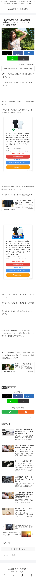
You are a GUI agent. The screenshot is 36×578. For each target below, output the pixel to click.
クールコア (12, 387)
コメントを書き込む (18, 549)
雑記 (5, 387)
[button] (23, 58)
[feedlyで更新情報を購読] (10, 412)
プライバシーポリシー (18, 572)
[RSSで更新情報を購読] (26, 412)
